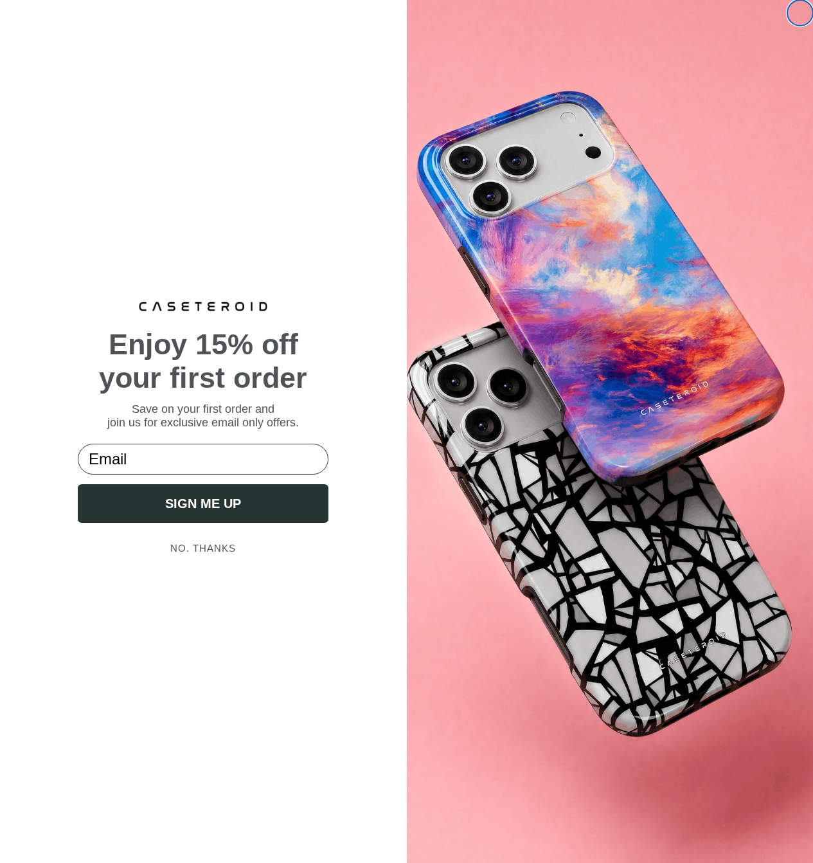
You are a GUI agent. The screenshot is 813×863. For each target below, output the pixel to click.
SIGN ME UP (203, 503)
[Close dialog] (800, 13)
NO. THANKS (203, 548)
